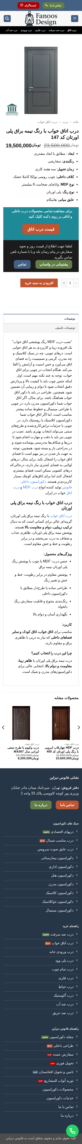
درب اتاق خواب (47, 122)
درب (65, 122)
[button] (74, 18)
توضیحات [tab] (69, 318)
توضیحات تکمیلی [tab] (65, 327)
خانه (76, 122)
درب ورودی (26, 30)
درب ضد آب (11, 30)
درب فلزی (40, 30)
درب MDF (31, 487)
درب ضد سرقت (56, 30)
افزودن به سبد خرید (39, 283)
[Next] (3, 736)
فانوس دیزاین (14, 1138)
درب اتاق (71, 30)
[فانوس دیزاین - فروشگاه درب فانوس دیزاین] (41, 18)
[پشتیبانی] (72, 1131)
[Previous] (78, 736)
